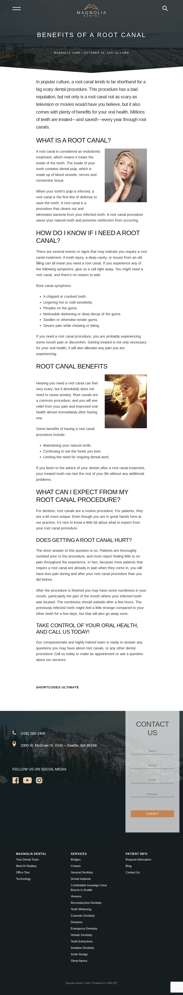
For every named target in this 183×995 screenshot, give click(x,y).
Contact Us (133, 872)
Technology (23, 878)
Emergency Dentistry (84, 928)
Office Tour (23, 872)
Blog (129, 866)
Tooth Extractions (82, 941)
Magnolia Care (67, 52)
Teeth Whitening (81, 909)
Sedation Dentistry (82, 947)
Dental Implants (81, 878)
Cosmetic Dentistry (83, 915)
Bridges (76, 859)
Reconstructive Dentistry (86, 902)
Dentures (76, 922)
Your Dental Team (27, 859)
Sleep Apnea (79, 960)
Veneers (76, 896)
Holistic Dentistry (81, 935)
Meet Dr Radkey (26, 866)
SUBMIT (152, 813)
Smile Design (79, 954)
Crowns (76, 866)
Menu (17, 8)
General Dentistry (82, 872)
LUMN (109, 983)
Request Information (138, 859)
